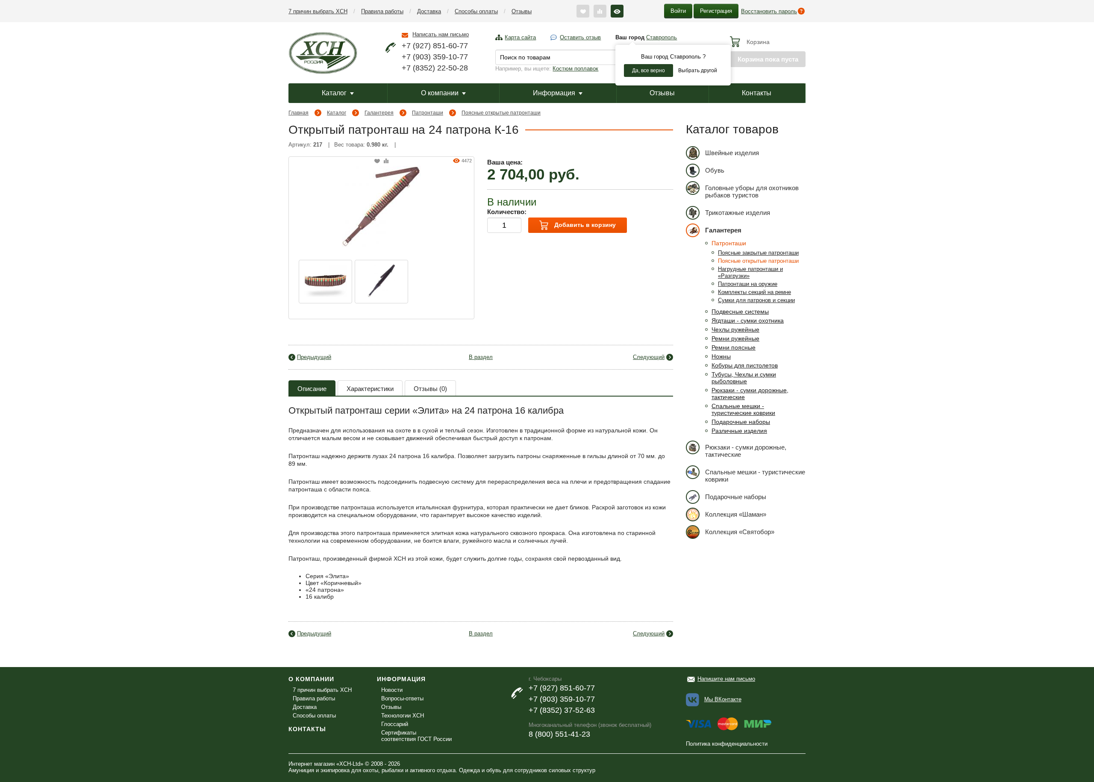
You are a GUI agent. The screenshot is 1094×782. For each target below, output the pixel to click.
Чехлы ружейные (735, 329)
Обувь (714, 170)
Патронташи (427, 113)
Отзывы (522, 11)
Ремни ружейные (735, 338)
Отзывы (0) (430, 388)
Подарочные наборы (741, 421)
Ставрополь (661, 37)
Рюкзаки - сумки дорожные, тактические (745, 451)
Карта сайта (520, 37)
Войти (678, 11)
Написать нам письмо (440, 34)
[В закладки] (377, 161)
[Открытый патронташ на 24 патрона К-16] (381, 205)
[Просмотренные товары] (617, 11)
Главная (298, 113)
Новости (392, 690)
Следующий (649, 357)
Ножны (721, 356)
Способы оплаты (476, 11)
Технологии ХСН (402, 715)
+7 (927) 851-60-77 (435, 45)
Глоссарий (394, 724)
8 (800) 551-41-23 (559, 734)
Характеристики (370, 388)
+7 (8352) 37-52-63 (562, 710)
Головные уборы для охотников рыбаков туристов (752, 191)
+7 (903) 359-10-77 (435, 57)
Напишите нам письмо (726, 679)
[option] (325, 281)
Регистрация (716, 11)
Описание (311, 388)
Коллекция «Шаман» (735, 514)
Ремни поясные (734, 347)
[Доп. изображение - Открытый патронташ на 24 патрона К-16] (325, 282)
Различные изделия (739, 430)
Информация (554, 93)
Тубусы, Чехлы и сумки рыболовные (744, 378)
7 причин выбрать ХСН (317, 11)
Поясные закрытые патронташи (758, 253)
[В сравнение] (386, 161)
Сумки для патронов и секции (756, 300)
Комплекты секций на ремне (754, 292)
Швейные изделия (732, 152)
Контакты (756, 93)
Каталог (334, 93)
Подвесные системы (740, 311)
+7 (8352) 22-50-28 (435, 68)
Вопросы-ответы (402, 698)
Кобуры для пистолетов (745, 365)
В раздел (481, 357)
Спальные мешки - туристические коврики (743, 409)
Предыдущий (314, 357)
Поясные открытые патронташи (501, 113)
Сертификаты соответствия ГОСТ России (416, 735)
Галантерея (379, 113)
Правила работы (382, 11)
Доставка (429, 11)
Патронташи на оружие (747, 284)
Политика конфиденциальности (727, 744)
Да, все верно (648, 70)
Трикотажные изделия (737, 212)
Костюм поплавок (575, 68)
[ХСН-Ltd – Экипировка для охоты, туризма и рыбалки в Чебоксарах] (322, 52)
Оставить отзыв (580, 37)
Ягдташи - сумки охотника (748, 320)
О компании (440, 93)
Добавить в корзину (584, 224)
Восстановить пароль (769, 11)
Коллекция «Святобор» (739, 531)
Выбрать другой (697, 70)
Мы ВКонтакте (722, 699)
